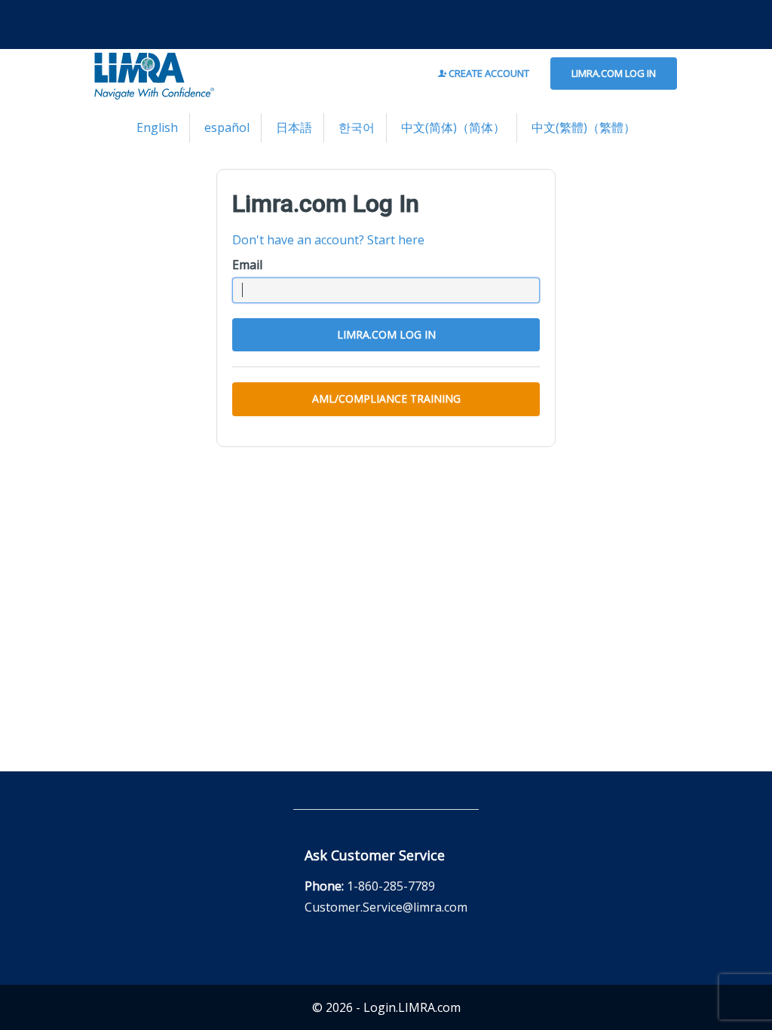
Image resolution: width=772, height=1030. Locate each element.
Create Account (487, 73)
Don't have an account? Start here (328, 239)
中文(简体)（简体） (453, 127)
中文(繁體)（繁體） (584, 127)
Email (247, 264)
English (157, 127)
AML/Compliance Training (386, 398)
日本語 (294, 127)
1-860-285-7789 (391, 886)
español (227, 127)
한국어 (357, 127)
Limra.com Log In (613, 73)
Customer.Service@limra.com (386, 907)
